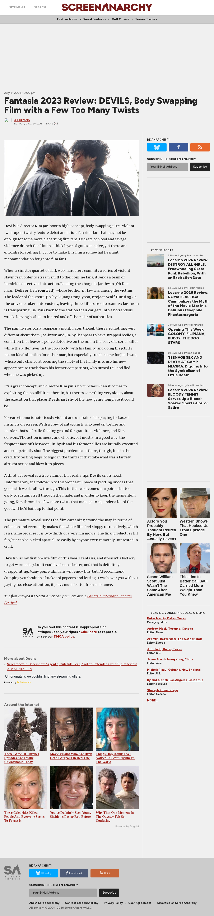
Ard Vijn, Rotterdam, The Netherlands (174, 639)
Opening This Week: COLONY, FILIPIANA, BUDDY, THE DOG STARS (186, 336)
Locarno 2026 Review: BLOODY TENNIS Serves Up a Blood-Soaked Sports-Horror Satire (188, 399)
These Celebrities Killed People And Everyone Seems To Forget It (24, 816)
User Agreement (139, 902)
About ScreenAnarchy (44, 902)
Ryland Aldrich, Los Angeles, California (175, 680)
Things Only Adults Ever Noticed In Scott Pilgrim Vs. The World (115, 758)
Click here (89, 632)
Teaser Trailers (146, 19)
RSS (107, 873)
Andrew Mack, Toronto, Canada (170, 628)
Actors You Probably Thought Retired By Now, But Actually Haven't (161, 530)
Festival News (67, 19)
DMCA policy (64, 636)
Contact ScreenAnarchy (81, 902)
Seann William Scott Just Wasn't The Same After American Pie (160, 585)
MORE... (152, 700)
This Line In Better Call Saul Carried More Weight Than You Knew (194, 585)
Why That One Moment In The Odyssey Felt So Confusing (115, 816)
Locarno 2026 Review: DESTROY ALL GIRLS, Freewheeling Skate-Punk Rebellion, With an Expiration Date (188, 269)
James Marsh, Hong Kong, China (170, 659)
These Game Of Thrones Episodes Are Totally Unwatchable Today (21, 758)
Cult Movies (120, 19)
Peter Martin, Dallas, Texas (166, 618)
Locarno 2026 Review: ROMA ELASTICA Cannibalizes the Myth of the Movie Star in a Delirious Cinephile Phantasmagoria (188, 303)
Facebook (76, 873)
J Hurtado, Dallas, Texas (164, 649)
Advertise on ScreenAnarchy (176, 902)
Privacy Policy (113, 902)
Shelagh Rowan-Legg (162, 690)
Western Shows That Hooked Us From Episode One (194, 528)
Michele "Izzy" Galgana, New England (174, 669)
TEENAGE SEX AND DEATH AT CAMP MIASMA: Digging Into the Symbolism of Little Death (188, 366)
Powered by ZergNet (127, 826)
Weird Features (94, 19)
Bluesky (46, 873)
